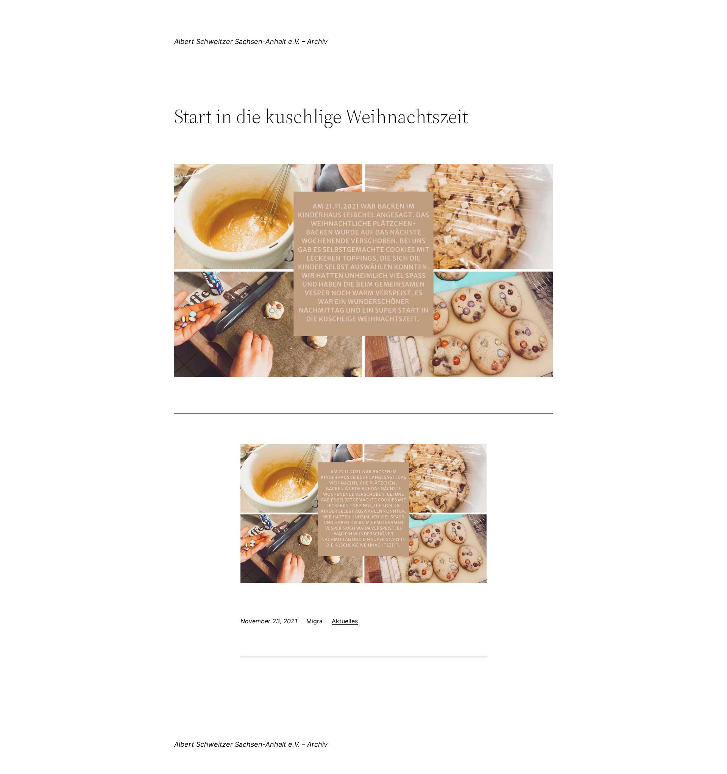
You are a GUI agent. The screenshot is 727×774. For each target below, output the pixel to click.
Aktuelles (345, 621)
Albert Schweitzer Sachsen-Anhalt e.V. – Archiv (251, 41)
